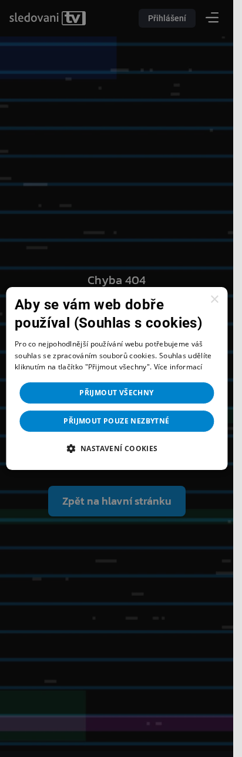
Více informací (178, 367)
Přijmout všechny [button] (116, 393)
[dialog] (116, 379)
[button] (116, 448)
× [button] (214, 299)
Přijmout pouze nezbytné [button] (116, 421)
